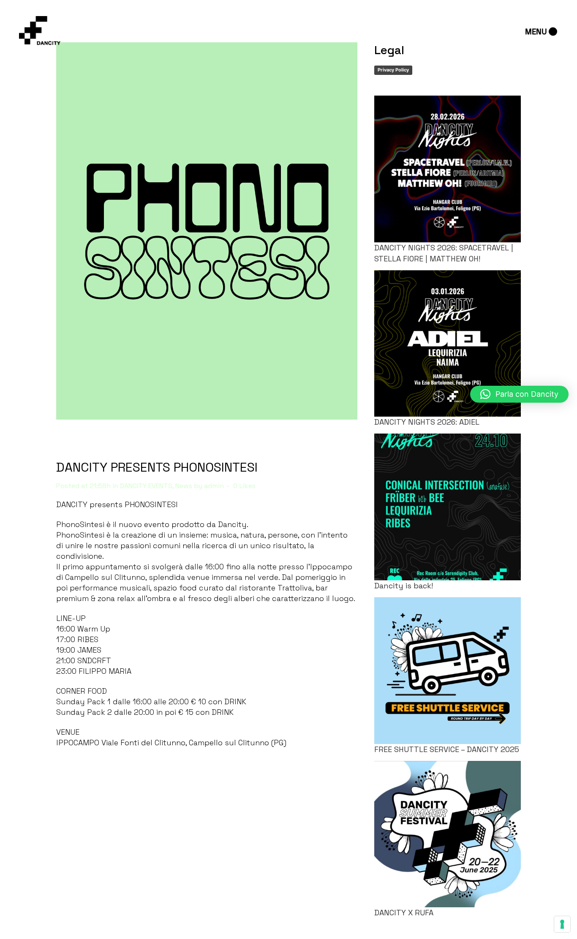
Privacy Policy (393, 70)
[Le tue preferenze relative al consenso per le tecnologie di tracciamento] (562, 924)
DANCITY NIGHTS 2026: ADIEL (426, 422)
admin (214, 485)
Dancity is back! (403, 585)
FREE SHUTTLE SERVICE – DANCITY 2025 (446, 749)
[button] (519, 394)
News (183, 485)
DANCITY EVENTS (146, 485)
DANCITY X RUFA (403, 912)
